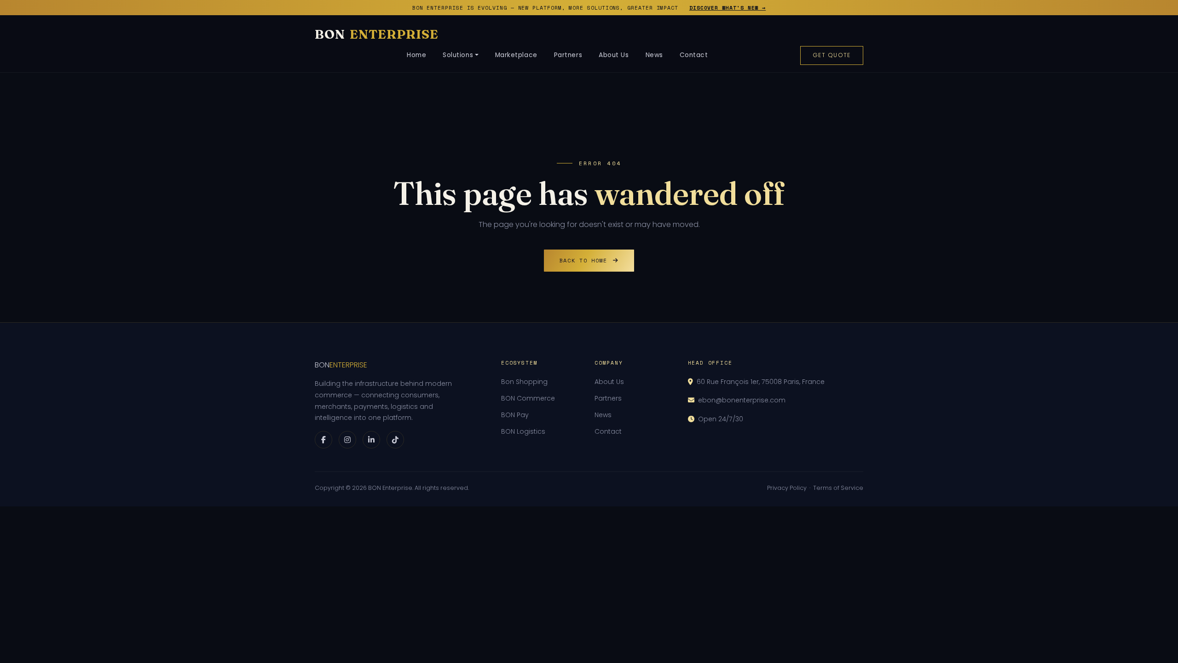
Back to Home (583, 260)
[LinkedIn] (371, 439)
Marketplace (516, 55)
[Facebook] (323, 439)
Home (416, 55)
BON (377, 34)
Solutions (458, 55)
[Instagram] (347, 439)
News (654, 55)
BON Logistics (523, 431)
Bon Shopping (524, 381)
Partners (568, 55)
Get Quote (832, 55)
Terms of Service (838, 488)
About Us (614, 55)
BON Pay (515, 414)
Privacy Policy (787, 488)
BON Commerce (528, 398)
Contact (694, 55)
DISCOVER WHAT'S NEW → (727, 8)
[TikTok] (395, 439)
